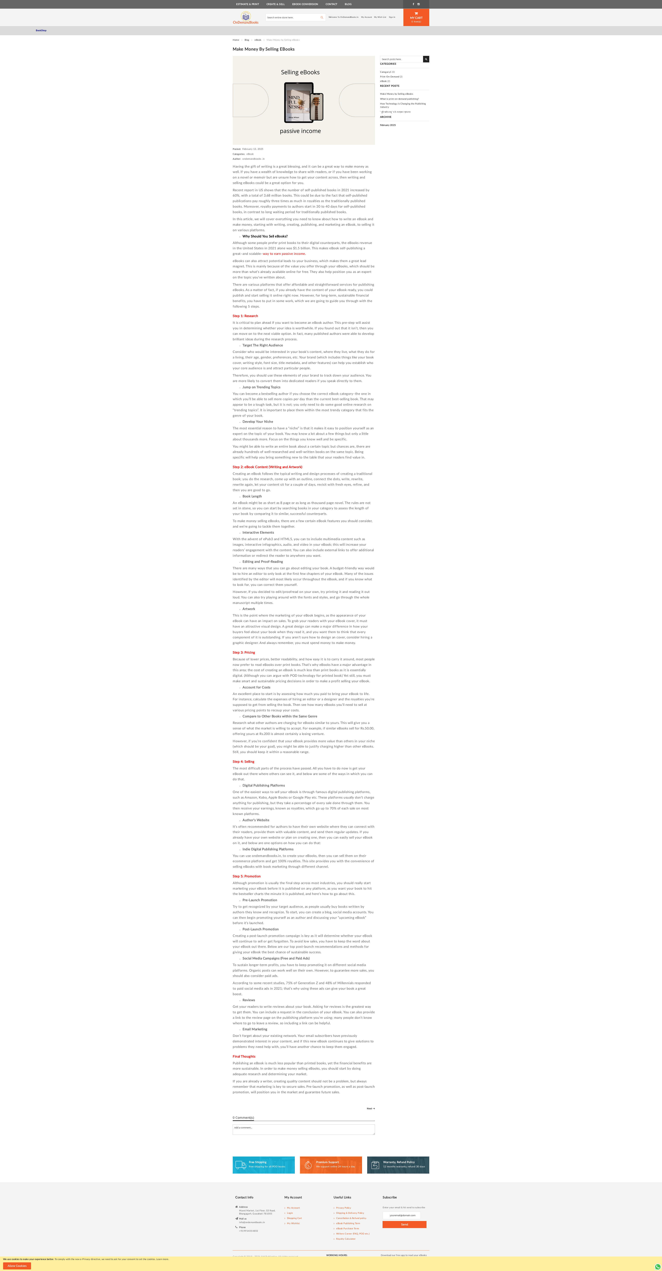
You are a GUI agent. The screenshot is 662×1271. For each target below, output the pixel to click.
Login (290, 1213)
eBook (258, 40)
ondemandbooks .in (253, 159)
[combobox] (295, 17)
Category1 (386, 72)
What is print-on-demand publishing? (399, 99)
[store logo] (246, 17)
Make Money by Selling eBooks (396, 94)
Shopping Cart (294, 1218)
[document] (331, 1263)
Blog (247, 40)
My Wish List (380, 17)
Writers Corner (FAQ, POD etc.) (352, 1234)
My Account (366, 17)
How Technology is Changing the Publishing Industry (403, 105)
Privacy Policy (343, 1208)
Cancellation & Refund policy (351, 1218)
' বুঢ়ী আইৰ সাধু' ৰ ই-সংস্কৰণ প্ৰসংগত (395, 112)
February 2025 (388, 125)
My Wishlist (293, 1223)
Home (236, 40)
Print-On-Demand (389, 77)
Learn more (162, 1259)
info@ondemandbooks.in (252, 1222)
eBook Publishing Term (348, 1223)
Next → (371, 1109)
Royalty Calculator (345, 1239)
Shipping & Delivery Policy (350, 1213)
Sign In (392, 17)
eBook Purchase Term (347, 1229)
